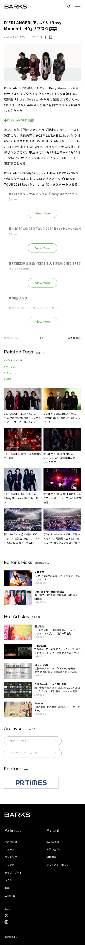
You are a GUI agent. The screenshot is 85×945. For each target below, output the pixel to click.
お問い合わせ (53, 849)
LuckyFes (10, 895)
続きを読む (74, 338)
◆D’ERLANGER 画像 (19, 120)
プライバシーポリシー (59, 864)
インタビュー (12, 864)
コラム (8, 880)
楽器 (7, 888)
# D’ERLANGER (13, 360)
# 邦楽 (8, 379)
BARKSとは (53, 841)
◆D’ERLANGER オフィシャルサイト (35, 308)
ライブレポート (13, 872)
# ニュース (10, 373)
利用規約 (51, 857)
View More (42, 213)
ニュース (9, 849)
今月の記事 (11, 841)
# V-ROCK (10, 366)
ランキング (11, 857)
